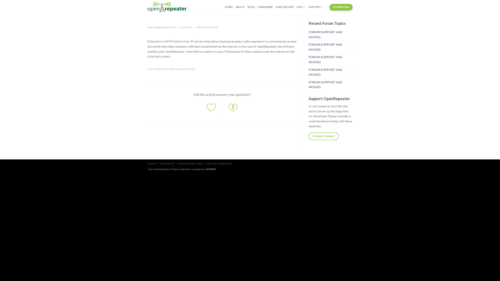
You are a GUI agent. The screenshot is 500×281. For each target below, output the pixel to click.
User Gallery (284, 7)
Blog (251, 7)
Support (315, 7)
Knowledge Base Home (161, 27)
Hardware (265, 7)
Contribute (167, 163)
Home (229, 7)
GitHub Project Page (190, 163)
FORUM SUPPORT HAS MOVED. (325, 34)
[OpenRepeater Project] (167, 7)
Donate (152, 163)
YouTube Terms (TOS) (218, 163)
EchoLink (186, 27)
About (240, 7)
